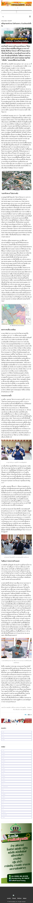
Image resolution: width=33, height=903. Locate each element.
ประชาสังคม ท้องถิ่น (3, 781)
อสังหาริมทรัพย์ (3, 739)
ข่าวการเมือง (3, 750)
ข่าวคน (2, 809)
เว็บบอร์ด (14, 898)
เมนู (3, 16)
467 (27, 715)
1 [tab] (15, 8)
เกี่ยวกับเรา (19, 898)
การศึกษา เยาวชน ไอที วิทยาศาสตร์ (5, 786)
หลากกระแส (3, 758)
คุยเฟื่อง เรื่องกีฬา (3, 776)
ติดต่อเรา (24, 898)
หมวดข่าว (9, 898)
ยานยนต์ (3, 734)
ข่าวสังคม (3, 773)
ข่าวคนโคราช (3, 763)
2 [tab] (18, 8)
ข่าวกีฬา (3, 791)
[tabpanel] (16, 4)
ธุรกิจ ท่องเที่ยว (3, 768)
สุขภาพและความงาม (3, 799)
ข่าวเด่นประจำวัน (3, 817)
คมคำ (2, 804)
